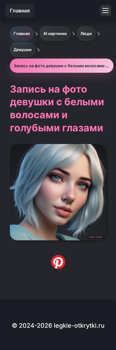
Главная (20, 10)
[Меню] (105, 10)
